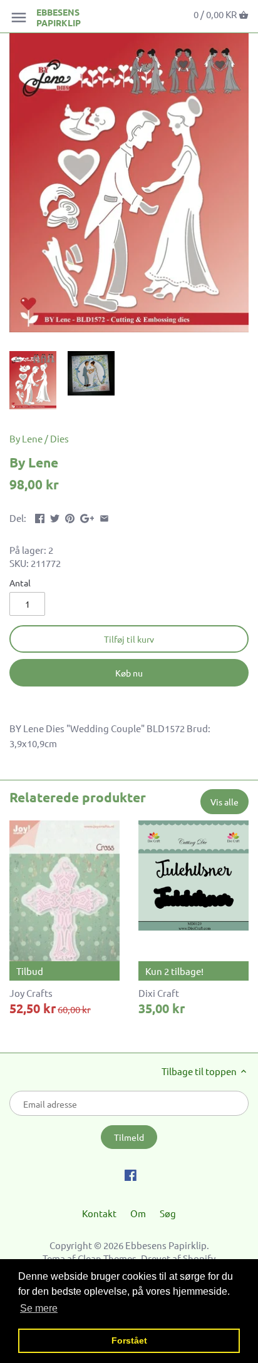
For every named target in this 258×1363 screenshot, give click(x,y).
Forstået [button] (129, 1340)
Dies (59, 438)
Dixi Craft (158, 993)
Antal (20, 583)
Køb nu (129, 672)
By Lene (26, 438)
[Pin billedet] (70, 517)
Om (138, 1213)
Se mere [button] (39, 1308)
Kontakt (99, 1213)
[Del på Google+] (87, 517)
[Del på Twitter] (54, 517)
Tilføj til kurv (129, 639)
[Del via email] (104, 517)
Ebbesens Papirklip (58, 17)
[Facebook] (131, 1174)
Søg (168, 1213)
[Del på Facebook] (39, 517)
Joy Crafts (31, 993)
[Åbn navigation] (18, 17)
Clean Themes (107, 1258)
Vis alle (224, 801)
